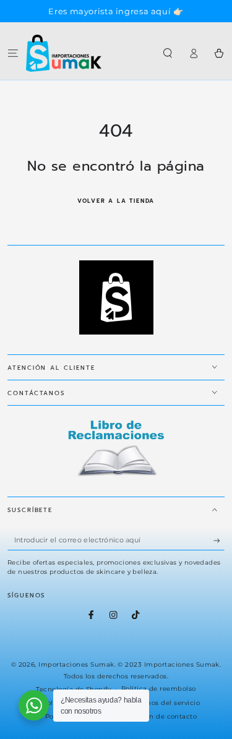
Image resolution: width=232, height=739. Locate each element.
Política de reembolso (158, 688)
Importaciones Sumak (76, 664)
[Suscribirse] (219, 540)
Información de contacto (154, 716)
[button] (168, 53)
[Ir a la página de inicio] (64, 53)
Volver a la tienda (116, 201)
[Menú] (13, 53)
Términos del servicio (163, 702)
